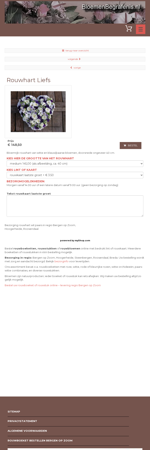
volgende (73, 59)
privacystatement (22, 421)
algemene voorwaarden (27, 430)
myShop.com (82, 240)
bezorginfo (61, 261)
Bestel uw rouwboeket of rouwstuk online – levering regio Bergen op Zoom (53, 285)
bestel (133, 145)
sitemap (14, 411)
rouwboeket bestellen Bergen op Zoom (40, 440)
